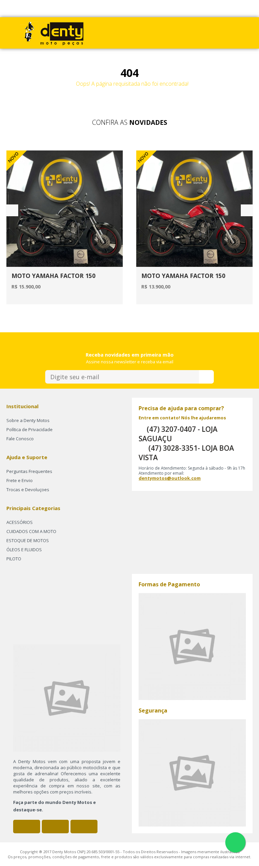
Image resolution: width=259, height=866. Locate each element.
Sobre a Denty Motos (28, 420)
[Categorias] (203, 32)
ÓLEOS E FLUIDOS (24, 550)
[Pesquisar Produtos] (188, 32)
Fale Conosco (20, 439)
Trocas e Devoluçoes (27, 489)
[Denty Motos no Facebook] (26, 826)
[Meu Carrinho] (159, 32)
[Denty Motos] (52, 32)
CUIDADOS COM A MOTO (31, 531)
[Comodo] (192, 772)
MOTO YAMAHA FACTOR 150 (53, 276)
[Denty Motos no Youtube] (83, 826)
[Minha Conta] (174, 32)
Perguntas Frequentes (29, 471)
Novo (143, 157)
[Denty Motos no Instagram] (55, 826)
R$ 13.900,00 (155, 286)
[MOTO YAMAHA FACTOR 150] (64, 208)
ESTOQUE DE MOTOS (27, 540)
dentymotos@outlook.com (170, 478)
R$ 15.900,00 (25, 286)
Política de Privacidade (29, 429)
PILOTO (13, 559)
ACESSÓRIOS (19, 522)
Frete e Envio (19, 480)
